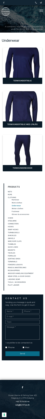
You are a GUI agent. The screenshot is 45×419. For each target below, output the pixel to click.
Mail (27, 347)
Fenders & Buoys (15, 265)
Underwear (16, 206)
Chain (10, 218)
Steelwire (12, 221)
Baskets (11, 250)
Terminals (12, 262)
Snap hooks (13, 229)
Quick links (13, 247)
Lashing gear (14, 279)
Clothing (12, 197)
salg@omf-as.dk (22, 405)
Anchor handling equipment (21, 273)
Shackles (12, 235)
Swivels (11, 238)
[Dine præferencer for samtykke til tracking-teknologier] (4, 414)
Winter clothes (17, 208)
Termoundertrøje (22, 81)
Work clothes (17, 203)
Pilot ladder (13, 285)
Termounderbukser (22, 168)
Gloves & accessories (20, 214)
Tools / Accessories (17, 282)
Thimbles (12, 244)
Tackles (11, 253)
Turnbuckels (13, 232)
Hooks (11, 227)
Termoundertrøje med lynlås (22, 124)
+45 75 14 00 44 (22, 401)
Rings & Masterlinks (17, 267)
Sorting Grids (14, 259)
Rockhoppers (14, 270)
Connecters (13, 224)
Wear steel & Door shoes (19, 276)
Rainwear (15, 200)
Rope (10, 194)
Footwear (15, 211)
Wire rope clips (14, 241)
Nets (10, 192)
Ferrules (12, 256)
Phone (11, 347)
